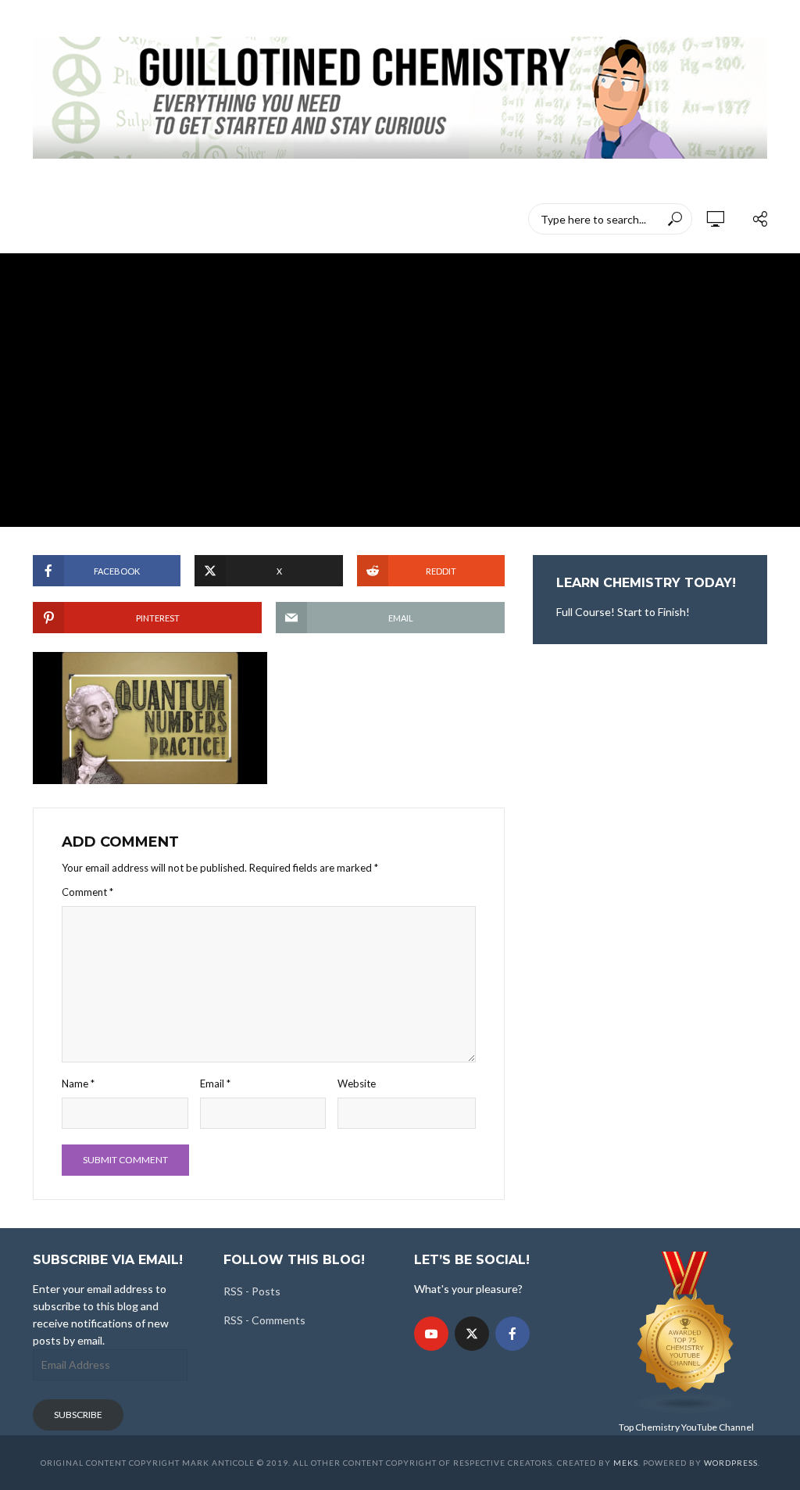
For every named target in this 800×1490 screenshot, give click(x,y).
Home (43, 219)
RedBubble (292, 219)
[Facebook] (512, 1333)
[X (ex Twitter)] (472, 1333)
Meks (625, 1462)
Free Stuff (419, 219)
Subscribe (78, 1414)
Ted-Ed (357, 219)
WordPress (731, 1462)
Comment (87, 892)
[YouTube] (431, 1333)
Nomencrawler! (119, 219)
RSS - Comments (264, 1320)
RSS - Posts (251, 1291)
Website (357, 1083)
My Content (213, 219)
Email (215, 1083)
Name (78, 1083)
